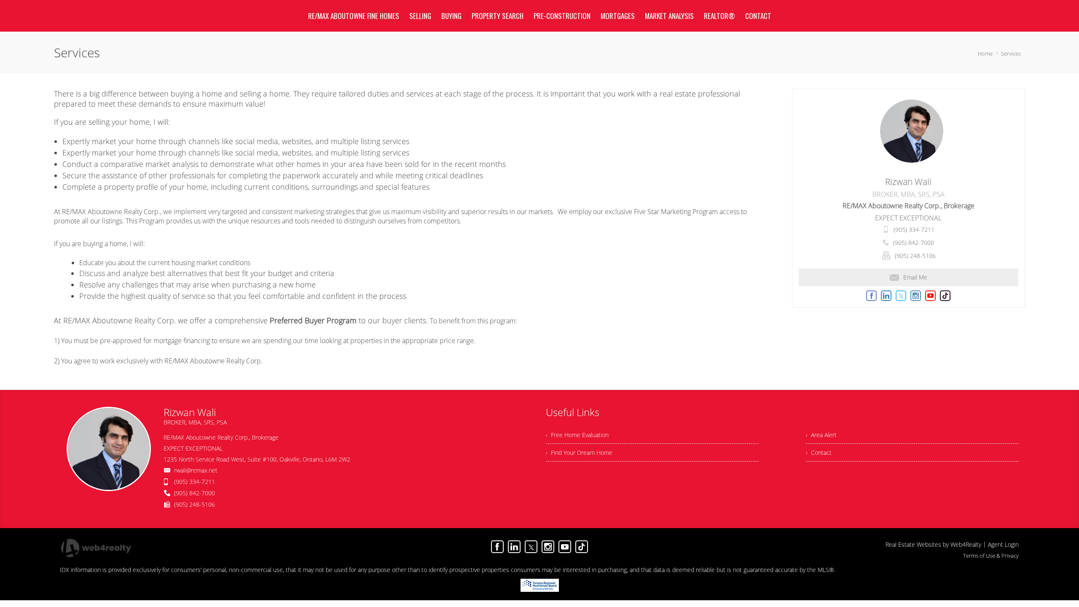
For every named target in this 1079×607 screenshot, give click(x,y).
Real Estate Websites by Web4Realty (933, 544)
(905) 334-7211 (914, 230)
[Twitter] (531, 546)
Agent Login (1003, 544)
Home (985, 53)
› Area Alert (821, 435)
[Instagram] (548, 546)
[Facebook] (497, 546)
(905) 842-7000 (913, 243)
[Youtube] (564, 546)
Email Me (915, 277)
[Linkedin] (514, 546)
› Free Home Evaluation (577, 435)
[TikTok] (581, 546)
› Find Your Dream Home (579, 453)
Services (1011, 53)
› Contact (819, 453)
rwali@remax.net (195, 470)
